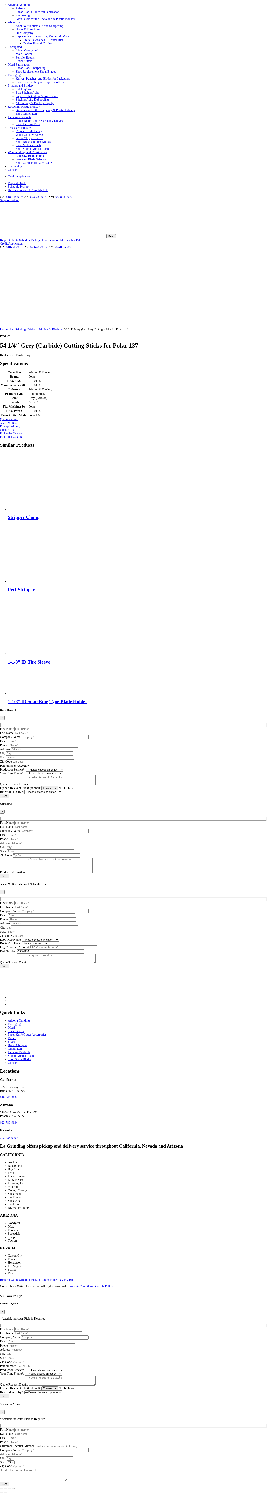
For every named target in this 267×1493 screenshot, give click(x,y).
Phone (4, 745)
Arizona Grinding (19, 4)
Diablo (12, 1038)
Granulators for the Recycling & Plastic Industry (45, 18)
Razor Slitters (24, 61)
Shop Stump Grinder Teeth (32, 148)
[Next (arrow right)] (5, 1492)
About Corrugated (27, 50)
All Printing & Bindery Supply (35, 103)
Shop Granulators (26, 113)
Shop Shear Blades (19, 1059)
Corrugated (15, 47)
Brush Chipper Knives (29, 138)
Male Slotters (24, 54)
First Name (7, 728)
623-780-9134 (39, 196)
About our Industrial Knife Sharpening (39, 26)
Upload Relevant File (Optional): (20, 788)
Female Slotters (25, 57)
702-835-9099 (63, 196)
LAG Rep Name (10, 939)
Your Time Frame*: (12, 773)
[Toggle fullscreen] (5, 1488)
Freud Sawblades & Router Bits (43, 40)
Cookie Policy (104, 1286)
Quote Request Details (14, 784)
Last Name (6, 733)
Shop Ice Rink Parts (28, 124)
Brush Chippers (17, 1045)
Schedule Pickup (30, 1279)
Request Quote (9, 1279)
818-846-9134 (15, 196)
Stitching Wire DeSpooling (32, 99)
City (2, 753)
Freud (11, 1041)
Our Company (24, 33)
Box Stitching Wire (27, 92)
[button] (133, 424)
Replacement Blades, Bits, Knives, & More (42, 36)
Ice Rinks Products (19, 117)
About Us (14, 22)
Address (5, 749)
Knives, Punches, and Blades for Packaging (43, 78)
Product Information (12, 872)
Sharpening (23, 15)
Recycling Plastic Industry (24, 106)
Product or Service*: (12, 769)
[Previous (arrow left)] (1, 1492)
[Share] (9, 1488)
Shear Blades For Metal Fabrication (37, 11)
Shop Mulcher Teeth (28, 145)
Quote (17, 183)
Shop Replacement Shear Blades (36, 71)
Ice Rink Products (19, 1052)
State (3, 757)
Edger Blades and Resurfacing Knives (39, 120)
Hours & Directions (28, 29)
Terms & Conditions (80, 1286)
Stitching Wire (24, 89)
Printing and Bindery (21, 85)
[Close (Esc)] (13, 1488)
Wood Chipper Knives (29, 134)
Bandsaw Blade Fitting (30, 155)
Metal (11, 1027)
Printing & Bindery (50, 329)
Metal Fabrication (19, 64)
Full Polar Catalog (11, 433)
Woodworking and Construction (27, 152)
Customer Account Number (17, 1446)
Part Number (8, 765)
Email (3, 741)
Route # (5, 943)
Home (4, 329)
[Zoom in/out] (1, 1488)
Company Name (10, 737)
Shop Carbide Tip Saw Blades (34, 162)
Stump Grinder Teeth (21, 1055)
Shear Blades (16, 1031)
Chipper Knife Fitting (29, 131)
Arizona (21, 8)
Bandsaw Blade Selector (31, 159)
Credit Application (19, 176)
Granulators (15, 1048)
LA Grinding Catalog (23, 329)
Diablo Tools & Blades (37, 43)
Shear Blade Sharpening (31, 68)
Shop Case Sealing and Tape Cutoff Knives (42, 82)
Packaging (14, 75)
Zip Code (6, 761)
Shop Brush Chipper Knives (33, 141)
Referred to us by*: (12, 791)
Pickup (18, 186)
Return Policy (49, 1279)
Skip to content (9, 200)
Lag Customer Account (14, 947)
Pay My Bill (28, 190)
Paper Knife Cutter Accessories (27, 1034)
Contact (12, 169)
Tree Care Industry (19, 127)
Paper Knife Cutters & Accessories (37, 96)
